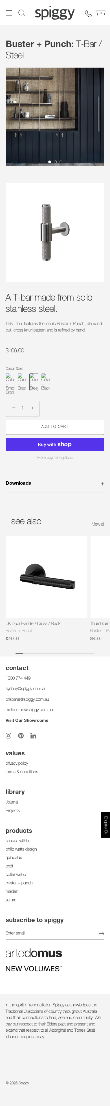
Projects (13, 811)
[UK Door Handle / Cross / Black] (46, 577)
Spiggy (24, 1083)
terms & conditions (22, 772)
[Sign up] (101, 933)
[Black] (45, 384)
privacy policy (17, 764)
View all (98, 524)
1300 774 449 (18, 678)
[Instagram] (8, 735)
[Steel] (33, 384)
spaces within (17, 841)
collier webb (16, 875)
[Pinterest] (21, 735)
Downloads (18, 483)
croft (9, 866)
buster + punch (19, 883)
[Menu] (9, 13)
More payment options (55, 458)
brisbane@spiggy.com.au (27, 700)
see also (26, 522)
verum (11, 900)
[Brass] (22, 384)
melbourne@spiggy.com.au (29, 710)
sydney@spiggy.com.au (26, 689)
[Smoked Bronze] (10, 384)
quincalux (14, 858)
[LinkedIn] (33, 735)
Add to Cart (55, 427)
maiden (12, 892)
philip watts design (21, 849)
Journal (12, 802)
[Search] (22, 14)
